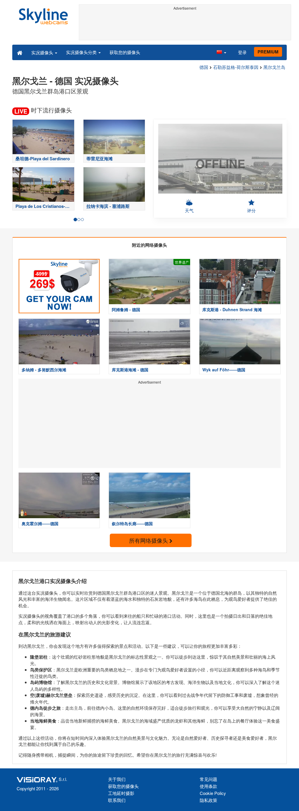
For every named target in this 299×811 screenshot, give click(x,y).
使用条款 (208, 786)
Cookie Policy (213, 793)
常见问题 (208, 779)
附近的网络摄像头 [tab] (149, 245)
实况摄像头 (42, 52)
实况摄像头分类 (82, 52)
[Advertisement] (185, 25)
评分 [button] (251, 210)
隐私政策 (208, 800)
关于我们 (117, 779)
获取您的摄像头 (124, 52)
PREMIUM (268, 51)
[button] (221, 52)
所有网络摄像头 (149, 540)
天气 (189, 210)
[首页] (20, 52)
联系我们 (117, 800)
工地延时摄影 (121, 793)
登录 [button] (242, 52)
